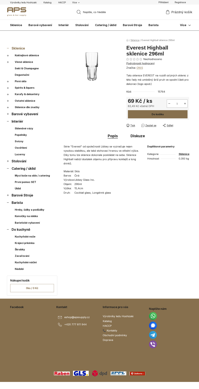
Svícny (19, 141)
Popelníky (21, 134)
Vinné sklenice (24, 61)
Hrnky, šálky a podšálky (29, 209)
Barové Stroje (22, 195)
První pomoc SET (25, 182)
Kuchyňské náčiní (26, 262)
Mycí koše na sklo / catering (32, 175)
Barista (17, 203)
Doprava (108, 340)
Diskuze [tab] (137, 136)
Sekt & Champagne (27, 68)
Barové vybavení (25, 114)
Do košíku (158, 114)
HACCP (62, 2)
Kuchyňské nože (25, 236)
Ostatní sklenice (25, 100)
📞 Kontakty (110, 330)
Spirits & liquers (24, 87)
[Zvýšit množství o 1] (185, 104)
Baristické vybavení (27, 222)
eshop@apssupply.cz (77, 317)
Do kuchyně (21, 230)
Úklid (18, 188)
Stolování (19, 161)
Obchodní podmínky (115, 335)
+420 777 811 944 (75, 324)
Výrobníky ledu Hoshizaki (23, 2)
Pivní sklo (20, 81)
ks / (32, 288)
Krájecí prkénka (24, 243)
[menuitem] (16, 25)
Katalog (47, 2)
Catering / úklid (24, 169)
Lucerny (20, 154)
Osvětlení (21, 147)
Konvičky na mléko (26, 216)
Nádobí (19, 268)
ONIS (140, 67)
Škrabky (20, 249)
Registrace (180, 2)
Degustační (22, 74)
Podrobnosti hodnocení (140, 63)
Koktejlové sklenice (27, 55)
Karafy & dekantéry (27, 94)
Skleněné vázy (24, 128)
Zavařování (22, 255)
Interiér (17, 121)
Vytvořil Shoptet (179, 385)
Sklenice (18, 48)
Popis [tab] (113, 136)
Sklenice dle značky (27, 107)
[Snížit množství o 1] (169, 104)
